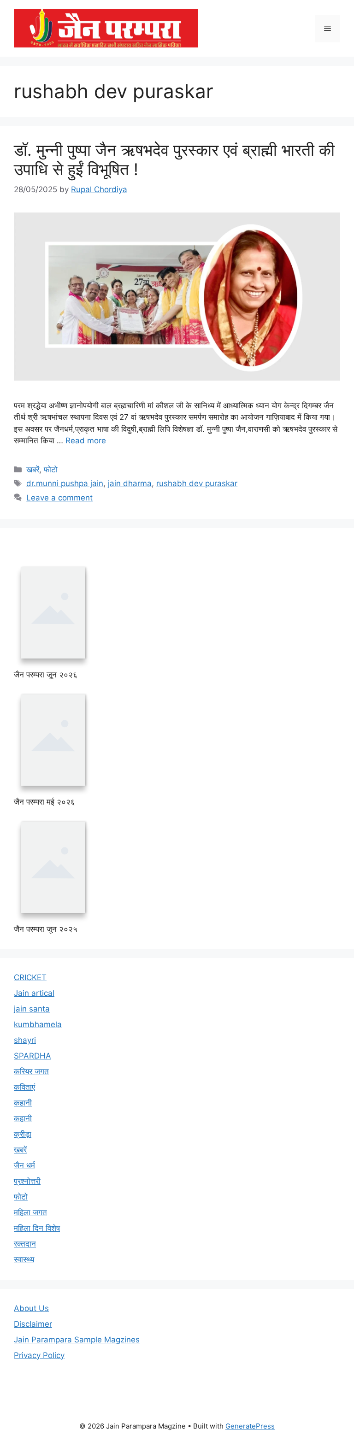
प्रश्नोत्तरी (27, 1177)
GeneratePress (250, 1422)
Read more (85, 440)
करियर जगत (31, 1067)
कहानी (23, 1099)
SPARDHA (32, 1052)
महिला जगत (30, 1208)
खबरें (32, 469)
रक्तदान (25, 1240)
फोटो (51, 469)
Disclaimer (33, 1320)
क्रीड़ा (22, 1130)
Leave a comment (59, 497)
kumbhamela (38, 1020)
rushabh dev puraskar (196, 483)
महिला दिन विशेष (37, 1224)
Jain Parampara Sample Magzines (77, 1336)
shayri (25, 1036)
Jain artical (34, 989)
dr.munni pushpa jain (64, 483)
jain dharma (130, 483)
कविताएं (24, 1083)
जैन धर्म (24, 1161)
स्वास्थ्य (24, 1255)
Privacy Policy (39, 1351)
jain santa (32, 1005)
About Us (31, 1304)
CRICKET (30, 973)
